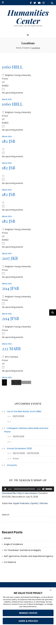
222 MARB (11, 348)
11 (13, 382)
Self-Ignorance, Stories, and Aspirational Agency (28, 556)
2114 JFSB (10, 288)
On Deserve (10, 562)
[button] (50, 590)
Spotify (34, 503)
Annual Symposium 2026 (19, 448)
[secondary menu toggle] (3, 2)
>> (28, 382)
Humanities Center (28, 16)
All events (12, 465)
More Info (7, 99)
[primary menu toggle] (28, 35)
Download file (9, 493)
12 (19, 382)
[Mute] (43, 489)
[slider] (49, 488)
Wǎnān (7, 538)
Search (5, 514)
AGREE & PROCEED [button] (28, 620)
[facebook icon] (31, 3)
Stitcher (44, 503)
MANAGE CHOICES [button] (28, 612)
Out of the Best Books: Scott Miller (24, 411)
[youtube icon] (39, 3)
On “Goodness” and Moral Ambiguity (22, 550)
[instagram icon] (43, 3)
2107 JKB (10, 258)
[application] (28, 489)
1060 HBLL (12, 67)
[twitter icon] (35, 3)
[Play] (5, 489)
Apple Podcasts (21, 503)
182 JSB (8, 141)
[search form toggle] (52, 3)
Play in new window (27, 493)
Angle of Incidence (13, 544)
